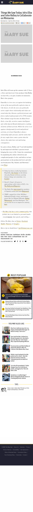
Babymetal (25, 191)
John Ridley (28, 234)
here (5, 204)
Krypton (10, 236)
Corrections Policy (22, 452)
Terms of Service (7, 449)
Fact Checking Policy (10, 455)
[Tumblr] (23, 242)
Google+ (16, 224)
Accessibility (16, 449)
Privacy (28, 447)
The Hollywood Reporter (12, 186)
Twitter (18, 221)
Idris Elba (23, 234)
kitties (5, 236)
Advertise (22, 447)
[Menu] (2, 2)
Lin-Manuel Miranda (16, 236)
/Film (5, 165)
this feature (14, 173)
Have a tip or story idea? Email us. (17, 388)
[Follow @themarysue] (15, 242)
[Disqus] (16, 416)
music (23, 236)
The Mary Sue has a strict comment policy (16, 211)
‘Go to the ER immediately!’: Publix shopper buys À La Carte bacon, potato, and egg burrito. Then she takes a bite (20, 368)
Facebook (25, 221)
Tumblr (3, 224)
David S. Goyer (9, 234)
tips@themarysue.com (25, 228)
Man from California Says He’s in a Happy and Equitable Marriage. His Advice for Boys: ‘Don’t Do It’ (20, 329)
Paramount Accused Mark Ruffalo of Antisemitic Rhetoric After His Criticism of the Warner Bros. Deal (20, 347)
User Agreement (24, 449)
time (11, 238)
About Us (16, 447)
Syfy (26, 236)
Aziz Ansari (3, 234)
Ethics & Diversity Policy (10, 452)
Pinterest (8, 224)
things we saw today (5, 238)
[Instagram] (20, 242)
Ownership (18, 455)
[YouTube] (26, 242)
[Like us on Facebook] (17, 242)
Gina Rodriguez (16, 234)
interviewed (17, 189)
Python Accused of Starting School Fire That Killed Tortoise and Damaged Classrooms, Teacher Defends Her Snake (18, 296)
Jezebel (6, 179)
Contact (25, 455)
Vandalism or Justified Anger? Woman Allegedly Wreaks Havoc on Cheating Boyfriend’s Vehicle (20, 376)
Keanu (2, 236)
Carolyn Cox (4, 21)
